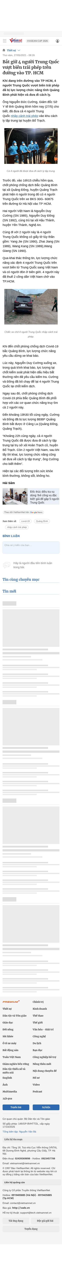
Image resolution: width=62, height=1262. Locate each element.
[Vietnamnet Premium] (11, 1003)
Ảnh (5, 1084)
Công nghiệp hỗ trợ (44, 1057)
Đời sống (8, 1029)
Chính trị (38, 1001)
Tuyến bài (16, 1107)
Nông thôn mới (42, 1064)
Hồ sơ (36, 1077)
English (7, 1077)
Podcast (37, 1091)
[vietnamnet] (16, 42)
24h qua (7, 1098)
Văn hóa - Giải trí (43, 1029)
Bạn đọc (37, 1050)
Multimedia (10, 1091)
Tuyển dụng (31, 1229)
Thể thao (38, 1015)
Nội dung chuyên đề (45, 1070)
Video (36, 1084)
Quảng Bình (42, 521)
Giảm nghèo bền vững (16, 1064)
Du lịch (37, 1043)
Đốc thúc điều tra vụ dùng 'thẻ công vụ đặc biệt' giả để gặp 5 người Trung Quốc (44, 497)
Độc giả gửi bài (45, 1220)
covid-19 (25, 521)
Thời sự (11, 50)
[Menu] (5, 41)
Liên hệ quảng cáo (14, 1182)
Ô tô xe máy (9, 1043)
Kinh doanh (40, 1008)
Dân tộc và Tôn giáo (15, 1015)
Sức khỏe (8, 1036)
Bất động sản (10, 1050)
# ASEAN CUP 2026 (37, 41)
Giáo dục (8, 1022)
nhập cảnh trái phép (24, 116)
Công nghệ (39, 1036)
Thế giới (38, 1022)
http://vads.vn (21, 1207)
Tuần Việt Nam (12, 1057)
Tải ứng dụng (16, 1220)
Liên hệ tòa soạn (13, 1139)
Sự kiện (46, 1107)
